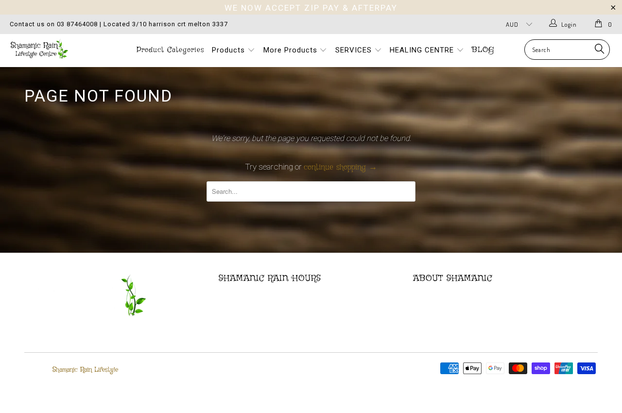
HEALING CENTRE (423, 50)
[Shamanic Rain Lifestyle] (55, 49)
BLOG (483, 50)
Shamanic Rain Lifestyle (85, 369)
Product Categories (170, 50)
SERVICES (354, 50)
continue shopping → (340, 167)
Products (229, 50)
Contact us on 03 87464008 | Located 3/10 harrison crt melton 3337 (119, 24)
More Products (291, 50)
